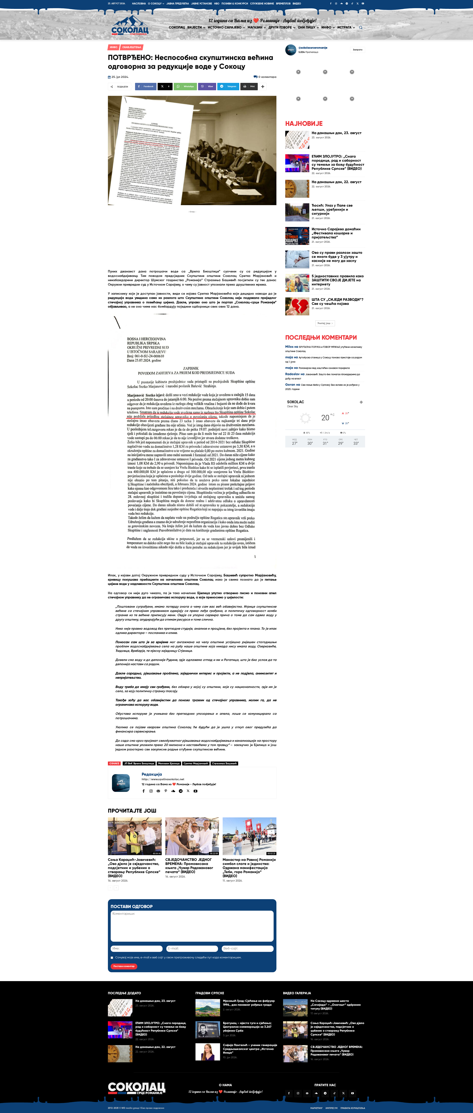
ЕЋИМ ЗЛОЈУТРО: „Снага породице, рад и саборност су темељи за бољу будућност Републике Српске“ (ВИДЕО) (338, 162)
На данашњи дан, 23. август (336, 133)
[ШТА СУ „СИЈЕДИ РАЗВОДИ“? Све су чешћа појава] (297, 306)
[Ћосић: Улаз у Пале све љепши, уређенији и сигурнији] (297, 212)
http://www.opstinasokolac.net (163, 779)
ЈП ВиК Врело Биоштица (139, 763)
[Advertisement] (192, 240)
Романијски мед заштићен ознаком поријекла (324, 368)
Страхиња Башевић (224, 763)
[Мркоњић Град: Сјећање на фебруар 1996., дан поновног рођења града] (207, 1007)
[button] (360, 27)
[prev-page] (110, 887)
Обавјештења (131, 47)
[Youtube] (363, 4)
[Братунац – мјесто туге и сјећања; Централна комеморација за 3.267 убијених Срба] (207, 1029)
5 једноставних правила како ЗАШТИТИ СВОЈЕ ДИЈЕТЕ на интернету (338, 280)
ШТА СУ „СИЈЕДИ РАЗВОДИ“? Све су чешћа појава (337, 301)
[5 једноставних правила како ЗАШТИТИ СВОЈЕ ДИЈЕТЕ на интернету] (297, 283)
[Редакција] (125, 783)
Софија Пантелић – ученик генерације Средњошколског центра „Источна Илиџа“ (250, 1049)
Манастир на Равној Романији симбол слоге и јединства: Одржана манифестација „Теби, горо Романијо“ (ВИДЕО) (249, 867)
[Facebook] (331, 4)
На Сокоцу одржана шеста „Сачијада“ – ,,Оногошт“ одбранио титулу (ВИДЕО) (336, 1004)
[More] (263, 86)
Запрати (357, 50)
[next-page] (116, 887)
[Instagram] (336, 4)
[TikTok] (352, 4)
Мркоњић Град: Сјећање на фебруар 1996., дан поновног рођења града (249, 1002)
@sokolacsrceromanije (313, 47)
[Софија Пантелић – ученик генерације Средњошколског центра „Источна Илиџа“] (207, 1051)
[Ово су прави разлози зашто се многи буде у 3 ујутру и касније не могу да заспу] (297, 259)
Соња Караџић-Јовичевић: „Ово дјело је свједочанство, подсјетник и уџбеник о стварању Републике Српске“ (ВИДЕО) (134, 867)
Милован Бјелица (169, 763)
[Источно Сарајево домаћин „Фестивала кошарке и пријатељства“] (297, 236)
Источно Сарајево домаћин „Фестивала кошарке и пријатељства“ (336, 233)
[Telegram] (347, 4)
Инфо (113, 47)
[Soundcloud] (341, 4)
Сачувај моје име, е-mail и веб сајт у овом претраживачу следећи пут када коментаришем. (178, 957)
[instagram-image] (298, 71)
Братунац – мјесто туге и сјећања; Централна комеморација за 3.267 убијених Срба (247, 1027)
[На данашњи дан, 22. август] (297, 189)
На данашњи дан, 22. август (336, 182)
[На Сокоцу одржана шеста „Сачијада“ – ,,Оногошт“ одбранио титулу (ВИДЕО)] (295, 1007)
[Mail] (158, 791)
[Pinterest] (166, 791)
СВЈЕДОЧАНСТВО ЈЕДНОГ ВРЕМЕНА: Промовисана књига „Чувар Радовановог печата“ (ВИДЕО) (189, 865)
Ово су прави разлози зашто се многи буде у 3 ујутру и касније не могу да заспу (337, 256)
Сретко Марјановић (196, 763)
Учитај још (323, 323)
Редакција (152, 774)
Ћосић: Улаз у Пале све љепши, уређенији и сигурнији (332, 209)
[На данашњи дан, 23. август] (297, 140)
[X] (357, 4)
